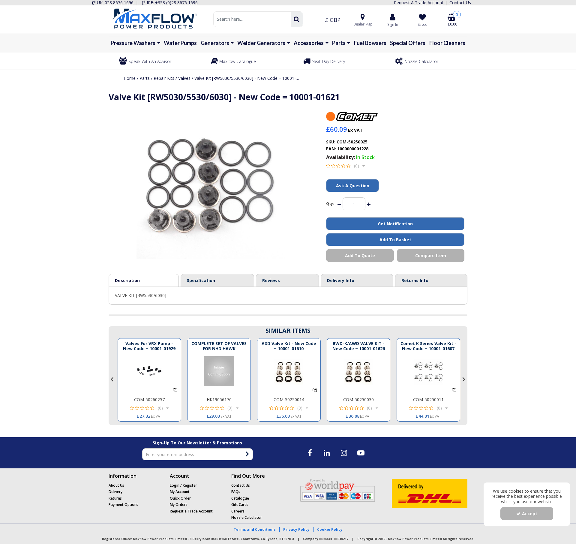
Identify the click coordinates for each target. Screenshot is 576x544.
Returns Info (414, 280)
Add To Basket (395, 239)
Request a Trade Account (191, 511)
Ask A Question (352, 185)
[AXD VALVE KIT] (289, 371)
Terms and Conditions (255, 529)
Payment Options (123, 504)
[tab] (287, 280)
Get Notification (395, 224)
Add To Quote (360, 255)
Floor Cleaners (447, 43)
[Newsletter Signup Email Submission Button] (247, 454)
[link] (310, 452)
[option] (149, 380)
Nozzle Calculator (246, 517)
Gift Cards (239, 504)
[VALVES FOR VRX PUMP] (149, 371)
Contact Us (240, 485)
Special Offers (407, 43)
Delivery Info (340, 280)
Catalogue (240, 498)
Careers (237, 511)
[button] (345, 166)
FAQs (235, 491)
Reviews (271, 280)
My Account (180, 491)
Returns (115, 498)
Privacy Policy (296, 529)
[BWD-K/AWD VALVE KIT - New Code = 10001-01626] (359, 371)
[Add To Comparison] (175, 389)
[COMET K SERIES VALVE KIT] (428, 371)
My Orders (179, 504)
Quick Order (180, 498)
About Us (116, 485)
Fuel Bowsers (370, 43)
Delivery (115, 491)
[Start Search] (297, 19)
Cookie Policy (330, 529)
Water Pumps (180, 43)
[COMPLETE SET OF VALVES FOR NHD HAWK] (219, 371)
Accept (529, 513)
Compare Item (430, 255)
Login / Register (183, 485)
